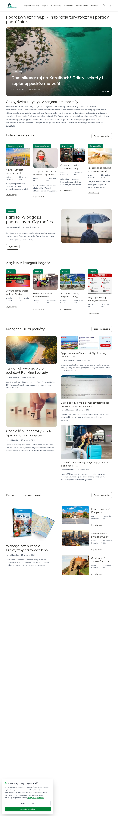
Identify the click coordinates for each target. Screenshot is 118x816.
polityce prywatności (36, 798)
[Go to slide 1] (103, 91)
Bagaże (45, 5)
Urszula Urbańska (12, 377)
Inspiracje (94, 5)
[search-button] (104, 5)
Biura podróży (56, 5)
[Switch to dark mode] (110, 5)
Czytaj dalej (13, 247)
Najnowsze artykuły (31, 5)
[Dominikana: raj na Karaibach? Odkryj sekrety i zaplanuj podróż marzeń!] (59, 61)
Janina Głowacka (17, 89)
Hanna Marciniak (12, 440)
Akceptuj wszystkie (28, 809)
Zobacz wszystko (101, 136)
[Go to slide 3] (108, 91)
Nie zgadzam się (27, 803)
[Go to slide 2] (105, 91)
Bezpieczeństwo (82, 5)
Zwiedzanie (68, 5)
